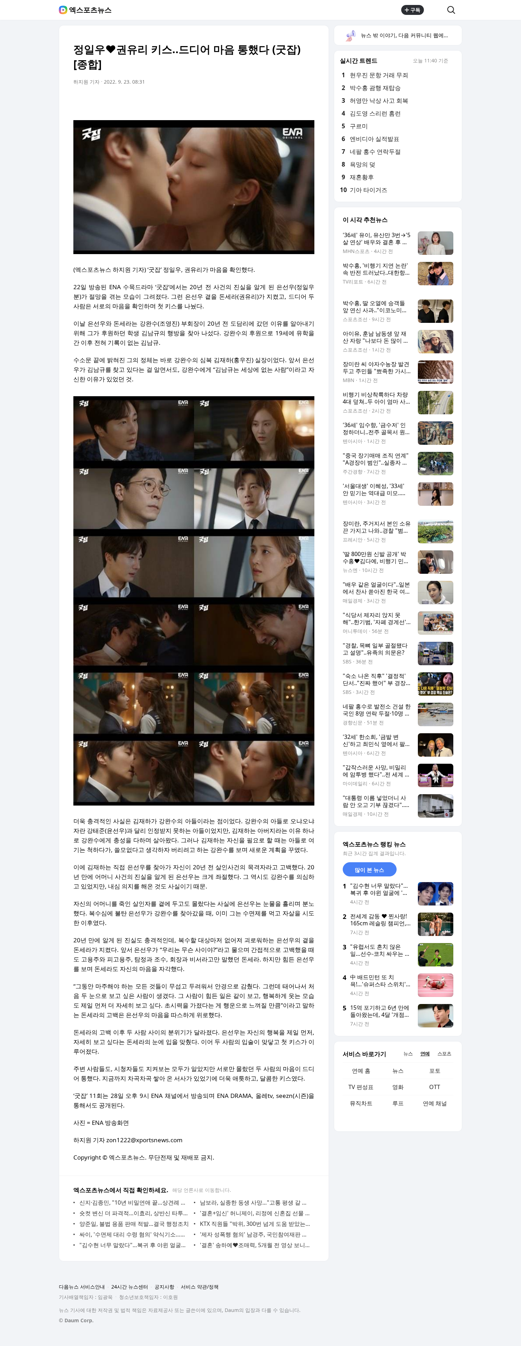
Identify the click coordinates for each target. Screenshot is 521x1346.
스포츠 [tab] (444, 1053)
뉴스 (398, 1071)
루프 (398, 1103)
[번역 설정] (279, 101)
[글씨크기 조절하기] (293, 101)
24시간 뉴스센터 (129, 1286)
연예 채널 (435, 1103)
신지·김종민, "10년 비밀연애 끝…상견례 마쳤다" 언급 (134, 1202)
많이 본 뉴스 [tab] (369, 869)
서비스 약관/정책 (200, 1286)
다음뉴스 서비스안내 (82, 1286)
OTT (434, 1087)
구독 (415, 9)
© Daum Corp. (76, 1320)
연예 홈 (361, 1071)
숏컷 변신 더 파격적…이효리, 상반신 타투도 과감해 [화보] (134, 1213)
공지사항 (164, 1286)
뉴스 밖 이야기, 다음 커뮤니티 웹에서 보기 (411, 35)
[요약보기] (250, 101)
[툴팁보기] (453, 61)
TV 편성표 (361, 1087)
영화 (398, 1087)
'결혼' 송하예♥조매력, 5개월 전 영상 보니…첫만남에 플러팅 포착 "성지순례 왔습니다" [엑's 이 (255, 1245)
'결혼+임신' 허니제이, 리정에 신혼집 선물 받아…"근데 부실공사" (255, 1213)
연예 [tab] (425, 1053)
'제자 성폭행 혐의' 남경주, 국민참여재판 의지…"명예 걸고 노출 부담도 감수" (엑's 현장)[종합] (255, 1234)
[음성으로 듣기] (265, 101)
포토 (435, 1071)
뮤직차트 (361, 1103)
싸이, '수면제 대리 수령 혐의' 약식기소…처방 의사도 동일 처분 (134, 1234)
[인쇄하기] (307, 101)
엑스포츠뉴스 (90, 9)
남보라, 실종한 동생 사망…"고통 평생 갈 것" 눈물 (255, 1202)
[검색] (453, 10)
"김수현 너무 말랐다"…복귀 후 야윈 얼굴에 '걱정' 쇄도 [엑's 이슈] (134, 1245)
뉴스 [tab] (408, 1053)
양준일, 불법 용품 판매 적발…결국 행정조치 (134, 1224)
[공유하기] (435, 10)
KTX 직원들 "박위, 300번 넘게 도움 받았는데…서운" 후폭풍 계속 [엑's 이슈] (255, 1224)
